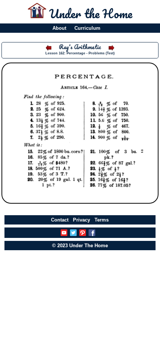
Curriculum (87, 28)
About (59, 28)
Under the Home (90, 13)
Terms (102, 220)
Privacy (81, 220)
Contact (59, 220)
